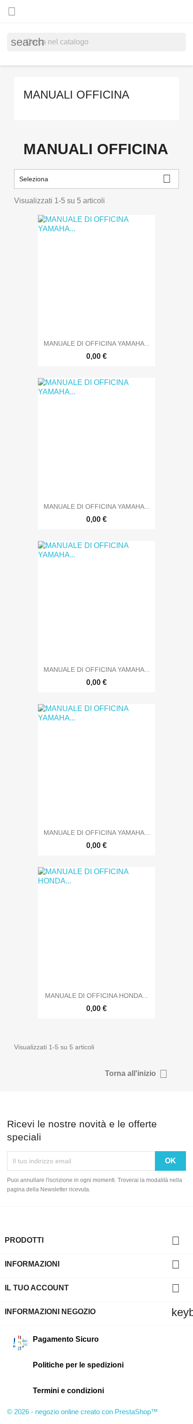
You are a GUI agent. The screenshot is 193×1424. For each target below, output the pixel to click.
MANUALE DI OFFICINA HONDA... (96, 995)
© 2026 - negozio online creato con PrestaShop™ (82, 1412)
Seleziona (95, 178)
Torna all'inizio (136, 1074)
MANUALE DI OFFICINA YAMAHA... (97, 343)
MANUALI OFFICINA (76, 94)
